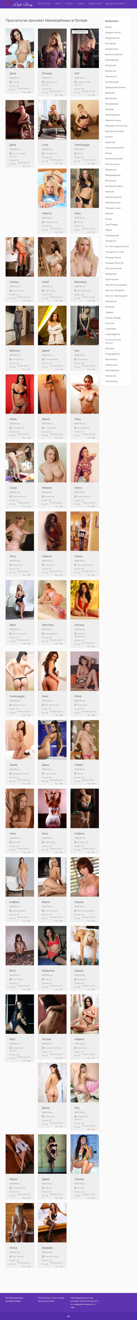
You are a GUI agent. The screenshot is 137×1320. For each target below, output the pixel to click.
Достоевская (111, 98)
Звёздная (109, 109)
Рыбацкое (110, 307)
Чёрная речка (111, 365)
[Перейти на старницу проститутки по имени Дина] (20, 48)
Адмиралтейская (113, 32)
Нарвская (109, 191)
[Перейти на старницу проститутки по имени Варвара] (52, 1222)
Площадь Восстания (114, 252)
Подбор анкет (95, 4)
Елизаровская (111, 104)
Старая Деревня (112, 334)
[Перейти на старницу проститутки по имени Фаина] (52, 394)
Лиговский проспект (114, 158)
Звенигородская (112, 115)
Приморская (110, 274)
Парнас (108, 230)
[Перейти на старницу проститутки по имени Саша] (20, 462)
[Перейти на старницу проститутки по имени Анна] (85, 188)
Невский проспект (113, 197)
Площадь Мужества (114, 263)
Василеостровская (113, 54)
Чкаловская (110, 376)
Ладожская (110, 142)
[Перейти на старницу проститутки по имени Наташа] (85, 600)
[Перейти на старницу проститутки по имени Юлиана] (52, 48)
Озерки (108, 219)
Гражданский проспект (115, 87)
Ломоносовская (112, 164)
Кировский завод (113, 120)
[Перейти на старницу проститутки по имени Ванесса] (20, 325)
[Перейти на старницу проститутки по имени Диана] (52, 1082)
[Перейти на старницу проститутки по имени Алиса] (20, 1222)
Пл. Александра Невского (117, 246)
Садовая (109, 312)
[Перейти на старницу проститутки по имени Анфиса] (52, 531)
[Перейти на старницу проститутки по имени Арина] (20, 739)
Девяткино (110, 93)
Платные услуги (44, 1298)
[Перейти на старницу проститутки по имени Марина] (52, 462)
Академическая (112, 38)
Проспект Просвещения (116, 296)
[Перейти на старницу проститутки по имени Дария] (52, 325)
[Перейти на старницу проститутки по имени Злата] (85, 462)
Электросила (111, 381)
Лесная (108, 153)
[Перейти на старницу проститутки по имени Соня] (52, 119)
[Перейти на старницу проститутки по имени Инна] (85, 394)
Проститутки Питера (46, 1301)
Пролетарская (111, 279)
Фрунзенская (111, 359)
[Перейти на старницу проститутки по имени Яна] (85, 1082)
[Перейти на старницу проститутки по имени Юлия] (20, 394)
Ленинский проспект (114, 148)
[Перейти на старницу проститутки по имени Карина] (85, 945)
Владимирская (112, 60)
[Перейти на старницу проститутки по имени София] (85, 739)
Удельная (109, 348)
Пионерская (110, 241)
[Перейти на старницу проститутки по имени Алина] (85, 531)
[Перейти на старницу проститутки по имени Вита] (20, 945)
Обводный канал (113, 208)
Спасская (109, 323)
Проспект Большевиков (116, 285)
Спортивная (110, 329)
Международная (112, 175)
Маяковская (110, 169)
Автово (108, 27)
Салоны (80, 4)
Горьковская (111, 76)
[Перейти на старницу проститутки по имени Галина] (20, 257)
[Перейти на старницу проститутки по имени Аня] (85, 325)
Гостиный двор (112, 82)
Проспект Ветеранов (114, 290)
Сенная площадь (113, 318)
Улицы (61, 1298)
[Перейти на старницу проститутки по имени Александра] (85, 119)
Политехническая (113, 268)
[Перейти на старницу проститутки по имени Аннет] (52, 257)
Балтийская (110, 43)
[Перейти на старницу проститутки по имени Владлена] (52, 945)
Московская (110, 180)
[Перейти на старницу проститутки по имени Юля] (20, 1014)
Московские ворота (114, 186)
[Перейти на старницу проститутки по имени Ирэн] (20, 600)
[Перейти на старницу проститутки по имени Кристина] (52, 600)
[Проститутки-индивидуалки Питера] (21, 5)
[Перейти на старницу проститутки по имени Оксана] (85, 877)
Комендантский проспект (116, 126)
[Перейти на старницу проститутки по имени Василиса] (85, 257)
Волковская (110, 65)
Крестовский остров (114, 131)
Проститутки (44, 4)
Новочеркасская (112, 202)
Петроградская (112, 235)
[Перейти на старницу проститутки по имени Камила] (52, 188)
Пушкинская (111, 301)
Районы (69, 4)
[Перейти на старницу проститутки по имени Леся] (20, 531)
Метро (58, 4)
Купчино (109, 137)
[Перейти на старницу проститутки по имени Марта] (52, 877)
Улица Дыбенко (112, 354)
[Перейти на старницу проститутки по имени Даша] (52, 739)
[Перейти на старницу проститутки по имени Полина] (85, 1154)
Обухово (109, 213)
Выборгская (110, 71)
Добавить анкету (116, 4)
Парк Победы (111, 224)
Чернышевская (112, 370)
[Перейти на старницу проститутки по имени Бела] (52, 808)
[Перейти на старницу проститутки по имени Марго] (20, 1154)
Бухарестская (111, 49)
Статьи (55, 1298)
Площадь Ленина (113, 257)
